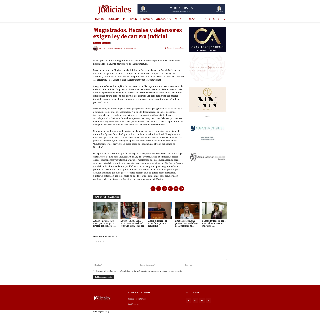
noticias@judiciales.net (148, 304)
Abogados (163, 18)
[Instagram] (209, 19)
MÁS (192, 18)
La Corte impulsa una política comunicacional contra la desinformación (132, 223)
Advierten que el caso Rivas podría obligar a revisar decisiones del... (104, 223)
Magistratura (106, 43)
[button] (224, 19)
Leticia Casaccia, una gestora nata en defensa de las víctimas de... (186, 223)
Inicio (99, 18)
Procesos (130, 18)
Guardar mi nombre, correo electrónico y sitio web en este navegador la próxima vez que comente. (139, 271)
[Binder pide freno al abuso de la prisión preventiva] (160, 210)
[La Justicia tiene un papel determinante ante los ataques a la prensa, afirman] (214, 210)
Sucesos (113, 18)
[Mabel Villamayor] (96, 48)
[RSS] (214, 19)
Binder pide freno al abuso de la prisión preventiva (157, 223)
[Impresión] (176, 188)
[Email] (170, 188)
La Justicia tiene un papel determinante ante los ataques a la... (214, 223)
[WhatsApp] (164, 188)
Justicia (146, 18)
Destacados (97, 43)
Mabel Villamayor (115, 48)
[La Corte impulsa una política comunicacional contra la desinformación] (132, 210)
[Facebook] (205, 19)
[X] (218, 19)
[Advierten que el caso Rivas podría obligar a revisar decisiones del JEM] (105, 210)
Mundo (179, 18)
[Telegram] (181, 188)
